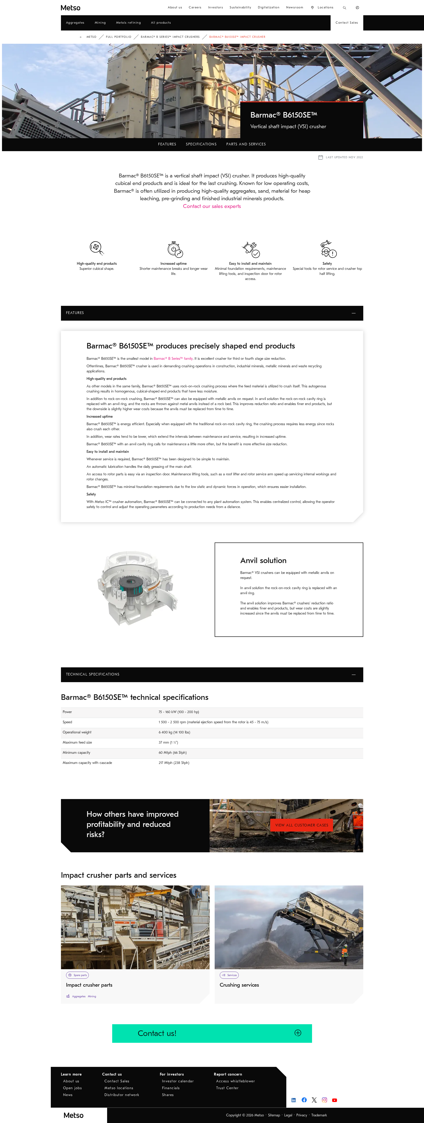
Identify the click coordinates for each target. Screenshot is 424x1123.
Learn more (71, 1074)
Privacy (301, 1115)
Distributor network (122, 1095)
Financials (171, 1088)
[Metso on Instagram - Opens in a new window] (324, 1099)
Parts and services (246, 144)
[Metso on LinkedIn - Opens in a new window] (294, 1100)
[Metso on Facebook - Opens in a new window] (304, 1099)
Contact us (112, 1074)
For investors (172, 1074)
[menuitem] (175, 7)
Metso (92, 36)
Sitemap (274, 1115)
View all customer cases (302, 825)
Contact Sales (117, 1081)
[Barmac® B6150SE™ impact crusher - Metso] (86, 7)
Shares (168, 1095)
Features (167, 144)
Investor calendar (178, 1081)
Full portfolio (118, 36)
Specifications (201, 144)
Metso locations (119, 1088)
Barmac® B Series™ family (173, 359)
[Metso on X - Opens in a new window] (314, 1100)
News (68, 1095)
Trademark (319, 1115)
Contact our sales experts (212, 206)
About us (71, 1081)
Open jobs (72, 1088)
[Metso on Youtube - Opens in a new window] (334, 1100)
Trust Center (227, 1088)
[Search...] (345, 7)
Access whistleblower (235, 1081)
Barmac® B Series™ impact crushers (170, 36)
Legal (288, 1115)
